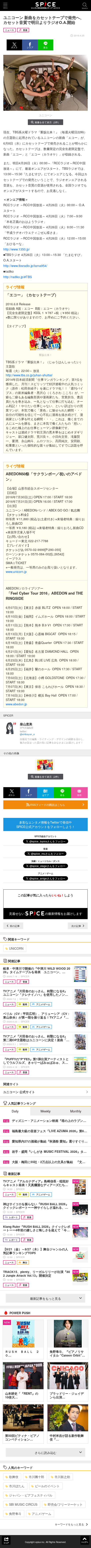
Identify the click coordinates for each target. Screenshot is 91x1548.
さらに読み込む (45, 1452)
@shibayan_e (27, 734)
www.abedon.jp (16, 704)
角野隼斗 (15, 1513)
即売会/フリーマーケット (65, 1504)
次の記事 (76, 926)
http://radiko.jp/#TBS (17, 277)
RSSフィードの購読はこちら (47, 804)
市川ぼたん (17, 1486)
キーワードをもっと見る (69, 1524)
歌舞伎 (13, 1477)
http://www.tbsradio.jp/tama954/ (25, 265)
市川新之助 (62, 1477)
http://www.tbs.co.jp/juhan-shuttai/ (29, 375)
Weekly (45, 1111)
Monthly (75, 1111)
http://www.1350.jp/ (16, 249)
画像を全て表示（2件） (47, 122)
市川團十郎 (36, 1477)
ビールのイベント (47, 1486)
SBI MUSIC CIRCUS (23, 1504)
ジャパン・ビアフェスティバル (30, 1495)
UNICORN (16, 948)
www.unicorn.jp (16, 571)
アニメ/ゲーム (41, 1513)
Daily (15, 1111)
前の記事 (14, 926)
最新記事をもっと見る (45, 1298)
